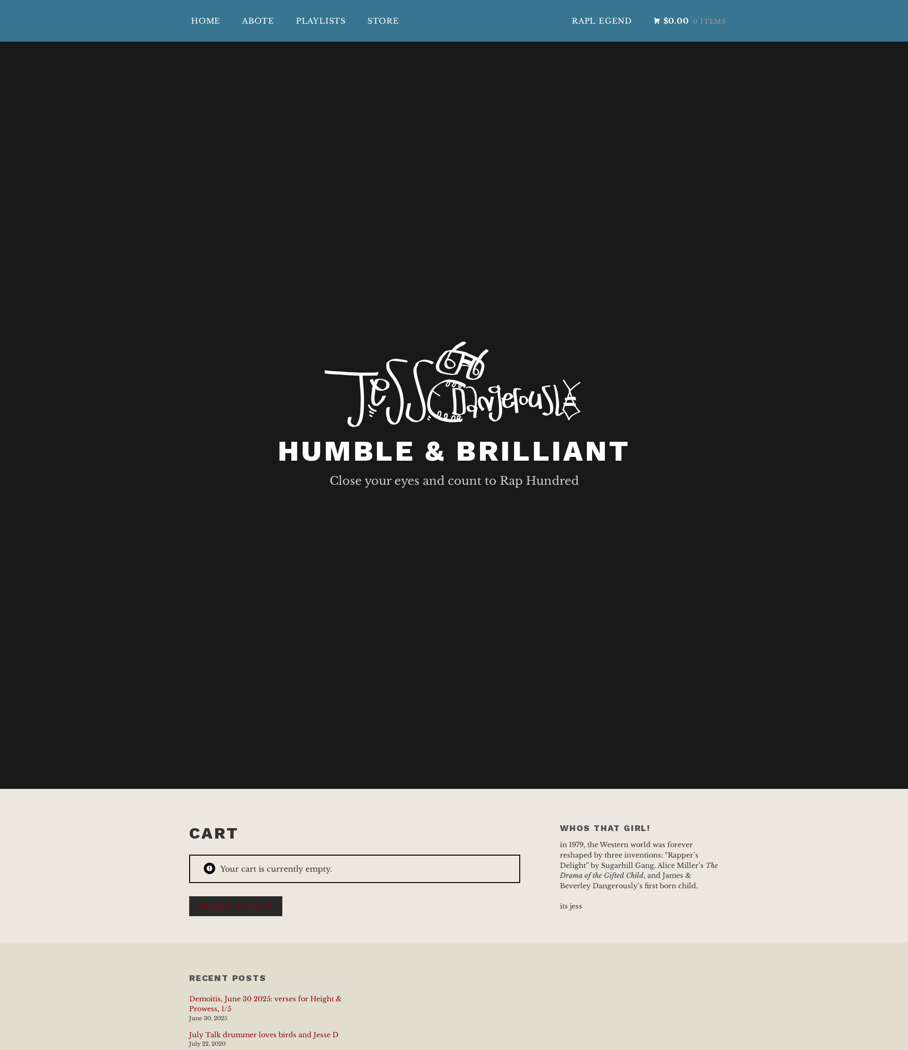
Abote (258, 21)
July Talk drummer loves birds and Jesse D (264, 1035)
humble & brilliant (454, 451)
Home (205, 21)
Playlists (321, 21)
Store (383, 21)
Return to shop (235, 906)
